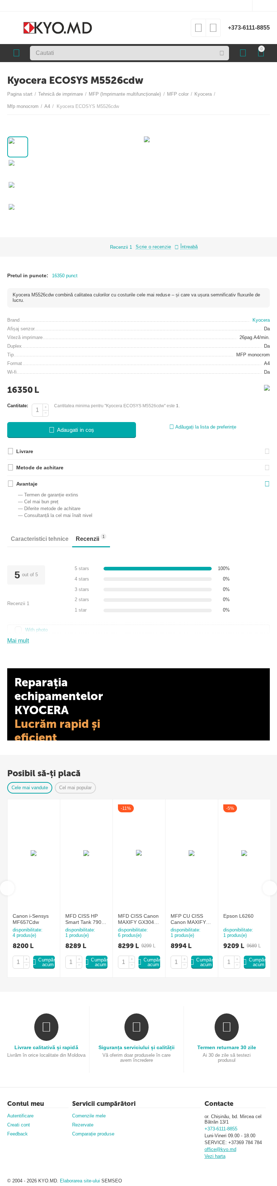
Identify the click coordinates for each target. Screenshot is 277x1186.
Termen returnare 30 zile (226, 1047)
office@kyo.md (220, 1149)
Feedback (17, 1134)
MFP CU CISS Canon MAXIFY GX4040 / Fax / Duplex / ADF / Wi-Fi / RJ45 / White (191, 919)
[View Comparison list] (213, 30)
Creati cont (18, 1125)
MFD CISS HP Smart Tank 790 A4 (83, 919)
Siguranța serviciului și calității (136, 1047)
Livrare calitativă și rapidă (46, 1047)
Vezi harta (215, 1156)
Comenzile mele (89, 1115)
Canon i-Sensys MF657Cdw (31, 919)
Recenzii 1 (121, 247)
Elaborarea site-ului (80, 1180)
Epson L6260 (238, 916)
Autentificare (20, 1115)
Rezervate (82, 1125)
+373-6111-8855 (249, 28)
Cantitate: (17, 405)
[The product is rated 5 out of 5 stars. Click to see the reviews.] (90, 247)
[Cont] (243, 53)
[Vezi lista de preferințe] (198, 30)
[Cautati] (222, 53)
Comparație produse (93, 1134)
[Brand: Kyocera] (267, 387)
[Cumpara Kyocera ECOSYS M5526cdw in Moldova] (147, 142)
